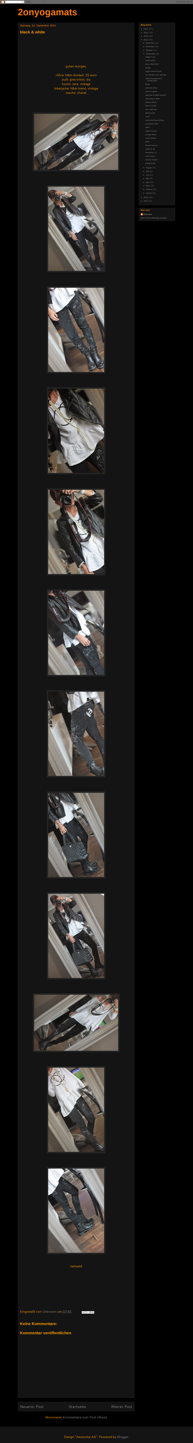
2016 (146, 33)
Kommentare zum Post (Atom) (85, 1417)
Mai (147, 178)
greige (148, 68)
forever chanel (151, 160)
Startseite (77, 1406)
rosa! (147, 116)
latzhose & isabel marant (155, 95)
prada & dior (150, 163)
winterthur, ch (151, 152)
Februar (149, 189)
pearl (147, 127)
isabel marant (151, 131)
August (149, 168)
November (150, 46)
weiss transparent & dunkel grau (153, 79)
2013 (146, 197)
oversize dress (151, 88)
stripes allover (151, 102)
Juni (148, 175)
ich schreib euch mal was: (156, 75)
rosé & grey (150, 156)
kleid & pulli (150, 113)
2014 (146, 40)
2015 (146, 36)
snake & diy (150, 149)
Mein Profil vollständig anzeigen (154, 218)
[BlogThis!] (85, 1312)
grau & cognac (151, 91)
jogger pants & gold (153, 71)
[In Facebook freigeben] (90, 1312)
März (148, 186)
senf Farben (150, 60)
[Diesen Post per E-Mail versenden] (83, 1312)
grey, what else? (152, 64)
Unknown (147, 214)
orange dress (150, 134)
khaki (147, 84)
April (148, 182)
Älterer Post (121, 1406)
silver (147, 142)
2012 (146, 201)
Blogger (122, 1437)
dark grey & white (152, 99)
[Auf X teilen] (88, 1312)
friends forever (151, 145)
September (151, 54)
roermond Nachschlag (154, 120)
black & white (150, 106)
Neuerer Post (32, 1406)
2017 (146, 29)
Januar (149, 193)
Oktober (149, 50)
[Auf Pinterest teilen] (93, 1312)
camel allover (150, 138)
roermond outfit (151, 124)
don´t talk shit (151, 109)
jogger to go (150, 57)
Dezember (150, 43)
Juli (147, 171)
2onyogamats (47, 12)
